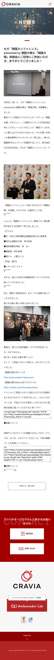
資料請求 (29, 534)
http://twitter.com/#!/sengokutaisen (21, 387)
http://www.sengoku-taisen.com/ (19, 377)
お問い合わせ (30, 549)
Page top (27, 635)
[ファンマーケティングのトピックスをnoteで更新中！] (27, 605)
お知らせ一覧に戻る (27, 486)
